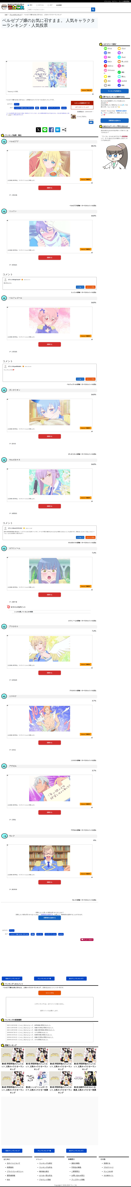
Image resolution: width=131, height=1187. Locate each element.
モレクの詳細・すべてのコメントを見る (84, 900)
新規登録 (125, 136)
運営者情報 (11, 1175)
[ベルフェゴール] (49, 320)
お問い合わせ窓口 (78, 1175)
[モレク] (49, 858)
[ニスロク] (49, 718)
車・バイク (125, 61)
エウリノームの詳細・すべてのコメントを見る (82, 620)
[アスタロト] (49, 649)
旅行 (123, 65)
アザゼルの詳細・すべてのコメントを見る (83, 830)
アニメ (17, 104)
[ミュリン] (49, 233)
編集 (91, 122)
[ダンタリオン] (49, 412)
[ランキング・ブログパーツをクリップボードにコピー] (64, 129)
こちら (9, 114)
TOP (6, 14)
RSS (8, 1179)
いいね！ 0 (80, 287)
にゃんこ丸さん (81, 116)
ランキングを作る (45, 1167)
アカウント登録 (45, 1179)
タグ (51, 5)
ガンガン (43, 108)
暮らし (124, 76)
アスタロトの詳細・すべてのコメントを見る (83, 690)
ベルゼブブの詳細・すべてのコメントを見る (83, 205)
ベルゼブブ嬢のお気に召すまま (24, 108)
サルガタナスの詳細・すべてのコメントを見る (82, 542)
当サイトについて (13, 1163)
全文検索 (59, 5)
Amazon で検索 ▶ (85, 179)
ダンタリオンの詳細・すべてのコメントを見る (82, 454)
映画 (109, 57)
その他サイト (108, 1175)
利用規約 (10, 1167)
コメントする (50, 993)
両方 (31, 5)
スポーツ (110, 65)
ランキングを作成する (114, 91)
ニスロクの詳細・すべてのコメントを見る (83, 760)
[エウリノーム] (49, 570)
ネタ (109, 80)
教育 (109, 85)
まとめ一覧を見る (45, 1175)
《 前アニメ (12, 978)
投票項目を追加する (115, 120)
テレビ (124, 57)
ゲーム (110, 48)
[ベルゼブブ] (49, 164)
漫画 (37, 108)
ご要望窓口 (75, 1171)
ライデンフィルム (54, 108)
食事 (109, 76)
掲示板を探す (44, 1171)
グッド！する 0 (87, 939)
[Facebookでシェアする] (51, 129)
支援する (107, 1163)
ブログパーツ (108, 1167)
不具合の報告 (76, 1167)
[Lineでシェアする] (44, 129)
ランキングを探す (45, 1163)
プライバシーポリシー (15, 1171)
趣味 (123, 72)
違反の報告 (75, 1163)
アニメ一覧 (44, 978)
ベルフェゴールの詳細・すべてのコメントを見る (81, 384)
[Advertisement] (49, 45)
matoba (64, 108)
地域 (123, 85)
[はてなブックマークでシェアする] (57, 129)
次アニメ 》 (76, 978)
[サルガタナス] (49, 482)
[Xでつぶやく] (38, 129)
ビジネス (124, 80)
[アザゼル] (49, 788)
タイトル (41, 5)
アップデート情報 (78, 1179)
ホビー (110, 61)
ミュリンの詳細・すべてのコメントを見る (83, 292)
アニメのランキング (16, 14)
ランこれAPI (108, 1171)
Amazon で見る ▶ (86, 90)
